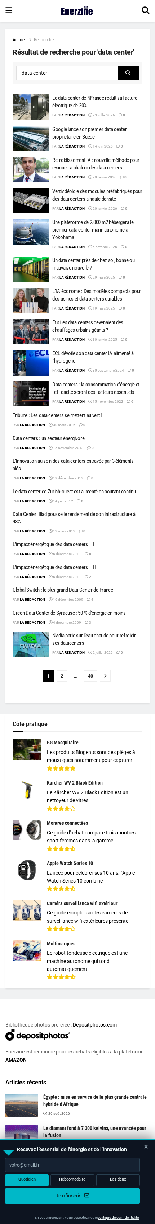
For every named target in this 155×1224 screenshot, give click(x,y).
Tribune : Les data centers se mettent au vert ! (57, 415)
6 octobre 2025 (104, 247)
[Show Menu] (8, 11)
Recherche (44, 39)
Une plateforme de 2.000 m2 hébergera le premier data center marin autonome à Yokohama (92, 230)
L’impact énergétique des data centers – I (53, 544)
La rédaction (72, 115)
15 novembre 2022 (107, 402)
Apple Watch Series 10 (70, 863)
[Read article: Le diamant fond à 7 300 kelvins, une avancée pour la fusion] (21, 1136)
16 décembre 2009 (67, 599)
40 (90, 676)
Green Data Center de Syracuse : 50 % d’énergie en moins (69, 613)
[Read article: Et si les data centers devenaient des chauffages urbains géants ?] (31, 332)
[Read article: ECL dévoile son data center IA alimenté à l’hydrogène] (31, 363)
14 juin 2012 (62, 501)
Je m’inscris (69, 1196)
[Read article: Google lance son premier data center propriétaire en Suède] (31, 139)
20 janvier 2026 (104, 208)
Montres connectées (67, 823)
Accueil (20, 39)
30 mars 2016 (63, 425)
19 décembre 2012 (67, 478)
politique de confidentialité (118, 1217)
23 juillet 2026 (103, 115)
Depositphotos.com (95, 1025)
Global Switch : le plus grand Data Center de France (63, 590)
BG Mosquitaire (63, 742)
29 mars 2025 (103, 277)
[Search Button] (146, 11)
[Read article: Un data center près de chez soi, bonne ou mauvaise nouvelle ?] (31, 270)
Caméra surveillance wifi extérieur (82, 903)
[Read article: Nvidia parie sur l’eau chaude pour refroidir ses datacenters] (31, 645)
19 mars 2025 (103, 308)
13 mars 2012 (63, 531)
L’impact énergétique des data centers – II (54, 567)
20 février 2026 (104, 177)
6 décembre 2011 (66, 554)
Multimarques (61, 943)
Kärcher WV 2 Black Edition (75, 783)
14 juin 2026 (102, 146)
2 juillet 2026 (102, 653)
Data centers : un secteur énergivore (48, 438)
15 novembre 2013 (68, 448)
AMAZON (16, 1060)
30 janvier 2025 (104, 339)
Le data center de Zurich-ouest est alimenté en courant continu (74, 491)
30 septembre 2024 (108, 370)
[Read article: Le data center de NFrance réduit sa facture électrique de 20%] (31, 107)
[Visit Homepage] (77, 10)
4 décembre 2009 (66, 622)
